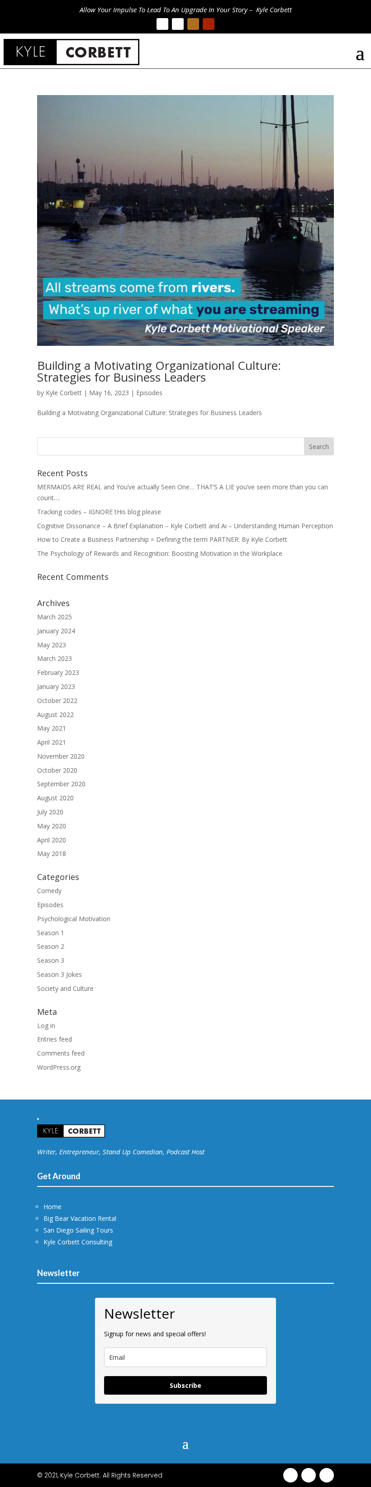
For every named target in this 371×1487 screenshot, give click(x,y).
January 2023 (56, 686)
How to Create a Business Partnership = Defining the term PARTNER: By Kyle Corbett (162, 539)
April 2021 (51, 742)
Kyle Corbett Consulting (77, 1242)
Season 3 (50, 960)
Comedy (49, 890)
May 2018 (51, 853)
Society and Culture (65, 988)
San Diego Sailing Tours (78, 1230)
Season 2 (50, 946)
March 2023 (54, 658)
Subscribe (185, 1385)
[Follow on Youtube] (208, 24)
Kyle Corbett (64, 392)
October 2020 (57, 770)
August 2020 (55, 798)
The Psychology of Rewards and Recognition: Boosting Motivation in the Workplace (159, 553)
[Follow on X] (178, 24)
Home (52, 1206)
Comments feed (61, 1053)
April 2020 (51, 840)
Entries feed (54, 1039)
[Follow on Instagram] (193, 24)
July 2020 (50, 812)
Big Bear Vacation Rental (79, 1218)
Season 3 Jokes (59, 974)
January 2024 (56, 630)
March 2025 (54, 616)
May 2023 (51, 645)
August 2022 (55, 714)
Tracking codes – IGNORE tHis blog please (99, 511)
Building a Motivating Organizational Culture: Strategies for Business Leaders (159, 371)
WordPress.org (59, 1067)
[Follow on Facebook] (162, 24)
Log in (46, 1025)
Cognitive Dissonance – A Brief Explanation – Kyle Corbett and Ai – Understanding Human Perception (185, 525)
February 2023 (58, 672)
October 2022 (57, 700)
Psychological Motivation (73, 918)
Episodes (149, 392)
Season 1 (50, 932)
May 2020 (51, 826)
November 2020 (61, 756)
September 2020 (61, 783)
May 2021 (51, 728)
